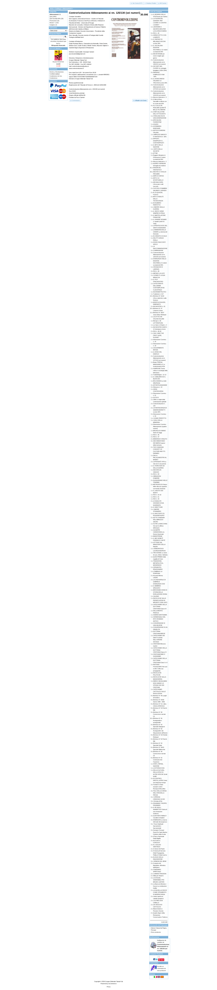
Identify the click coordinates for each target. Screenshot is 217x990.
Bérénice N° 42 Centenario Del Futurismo (157, 760)
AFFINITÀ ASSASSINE (160, 385)
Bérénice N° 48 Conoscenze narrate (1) (159, 714)
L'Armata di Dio (157, 801)
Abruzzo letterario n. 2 (160, 161)
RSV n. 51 (156, 497)
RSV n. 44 (156, 499)
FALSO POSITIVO (58, 62)
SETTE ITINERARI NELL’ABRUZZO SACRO (159, 519)
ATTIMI (155, 153)
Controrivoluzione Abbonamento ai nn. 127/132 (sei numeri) (159, 87)
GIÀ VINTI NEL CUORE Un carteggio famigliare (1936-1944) (160, 68)
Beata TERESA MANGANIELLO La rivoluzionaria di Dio (159, 364)
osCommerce (112, 983)
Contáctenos (53, 78)
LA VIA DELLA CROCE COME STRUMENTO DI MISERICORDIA (160, 892)
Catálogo (58, 8)
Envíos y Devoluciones (57, 72)
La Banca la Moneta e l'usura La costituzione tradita (160, 886)
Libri (51, 16)
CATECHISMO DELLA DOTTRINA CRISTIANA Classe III (160, 606)
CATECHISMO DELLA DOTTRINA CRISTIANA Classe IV (160, 650)
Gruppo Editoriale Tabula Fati (114, 981)
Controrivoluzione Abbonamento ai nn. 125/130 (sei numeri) (159, 254)
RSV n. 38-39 (157, 331)
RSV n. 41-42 (157, 495)
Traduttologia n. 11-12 (159, 374)
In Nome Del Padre (159, 849)
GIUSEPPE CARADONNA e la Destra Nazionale (158, 532)
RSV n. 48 (156, 271)
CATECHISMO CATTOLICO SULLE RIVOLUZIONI (159, 691)
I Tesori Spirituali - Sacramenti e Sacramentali (158, 826)
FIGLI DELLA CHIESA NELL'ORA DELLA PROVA (159, 793)
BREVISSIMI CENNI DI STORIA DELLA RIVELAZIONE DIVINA (160, 592)
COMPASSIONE (158, 250)
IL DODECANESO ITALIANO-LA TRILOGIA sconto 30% (160, 81)
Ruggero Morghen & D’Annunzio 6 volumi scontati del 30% (159, 157)
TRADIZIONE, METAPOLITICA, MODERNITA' (158, 563)
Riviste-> (52, 22)
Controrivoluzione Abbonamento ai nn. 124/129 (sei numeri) (159, 93)
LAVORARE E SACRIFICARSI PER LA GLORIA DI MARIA (160, 29)
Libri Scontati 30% (55, 18)
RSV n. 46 (156, 435)
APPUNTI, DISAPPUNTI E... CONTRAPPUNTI (158, 141)
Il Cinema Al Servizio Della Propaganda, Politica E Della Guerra (160, 853)
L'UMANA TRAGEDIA (159, 873)
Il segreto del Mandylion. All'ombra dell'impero (159, 865)
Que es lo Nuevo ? (55, 48)
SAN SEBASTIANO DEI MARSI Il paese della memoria (159, 443)
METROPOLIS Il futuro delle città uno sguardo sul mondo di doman (160, 486)
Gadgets (52, 25)
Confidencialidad (55, 74)
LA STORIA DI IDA (158, 768)
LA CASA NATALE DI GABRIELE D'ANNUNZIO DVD (159, 582)
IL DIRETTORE (158, 507)
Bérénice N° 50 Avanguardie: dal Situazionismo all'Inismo (160, 731)
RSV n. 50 (156, 474)
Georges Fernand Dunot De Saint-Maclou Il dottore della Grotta (160, 832)
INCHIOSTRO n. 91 (159, 306)
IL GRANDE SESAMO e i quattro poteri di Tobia (160, 221)
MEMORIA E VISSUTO (160, 439)
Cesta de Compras (156, 11)
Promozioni (53, 20)
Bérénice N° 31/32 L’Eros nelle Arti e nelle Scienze (160, 298)
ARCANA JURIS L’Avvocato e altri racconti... (158, 184)
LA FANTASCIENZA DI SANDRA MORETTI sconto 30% (160, 410)
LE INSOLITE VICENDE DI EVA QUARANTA (158, 503)
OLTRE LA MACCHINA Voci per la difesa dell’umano (160, 526)
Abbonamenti (67, 8)
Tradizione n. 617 (158, 294)
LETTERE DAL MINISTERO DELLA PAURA (159, 544)
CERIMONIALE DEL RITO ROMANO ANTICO (159, 619)
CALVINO (156, 596)
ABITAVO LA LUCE (159, 273)
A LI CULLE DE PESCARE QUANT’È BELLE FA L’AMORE (159, 107)
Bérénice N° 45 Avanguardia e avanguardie (157, 720)
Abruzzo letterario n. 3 (160, 97)
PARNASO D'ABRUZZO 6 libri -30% (159, 74)
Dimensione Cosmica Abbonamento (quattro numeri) (160, 426)
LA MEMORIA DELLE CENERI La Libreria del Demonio (160, 232)
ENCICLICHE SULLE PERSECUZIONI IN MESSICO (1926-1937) (160, 600)
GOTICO (156, 397)
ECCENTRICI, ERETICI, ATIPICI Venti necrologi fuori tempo (160, 780)
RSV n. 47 (156, 437)
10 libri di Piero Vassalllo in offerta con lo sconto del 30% (160, 101)
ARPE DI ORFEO (158, 176)
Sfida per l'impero (158, 875)
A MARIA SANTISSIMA (160, 615)
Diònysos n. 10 (157, 387)
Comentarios (154, 963)
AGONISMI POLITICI (159, 292)
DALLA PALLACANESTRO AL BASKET (160, 457)
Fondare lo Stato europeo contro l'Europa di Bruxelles (159, 786)
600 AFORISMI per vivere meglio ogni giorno (159, 56)
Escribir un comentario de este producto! (161, 968)
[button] (137, 3)
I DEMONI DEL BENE (159, 861)
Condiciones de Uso (56, 76)
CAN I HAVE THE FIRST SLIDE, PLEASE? (158, 335)
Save (162, 960)
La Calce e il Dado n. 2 (160, 325)
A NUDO (155, 124)
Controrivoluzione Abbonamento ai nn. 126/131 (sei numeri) (159, 62)
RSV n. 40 (156, 33)
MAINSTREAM (157, 536)
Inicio (52, 8)
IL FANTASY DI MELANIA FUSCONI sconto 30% (159, 41)
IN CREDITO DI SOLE (160, 236)
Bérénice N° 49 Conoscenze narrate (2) (159, 753)
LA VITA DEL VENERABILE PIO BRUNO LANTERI (158, 880)
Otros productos (156, 932)
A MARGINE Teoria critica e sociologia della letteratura (160, 370)
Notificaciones (154, 937)
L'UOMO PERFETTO (159, 418)
